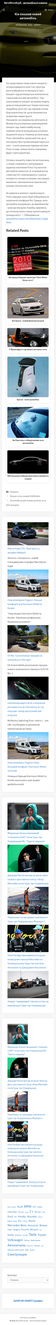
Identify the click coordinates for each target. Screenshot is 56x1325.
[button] (4, 10)
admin (37, 25)
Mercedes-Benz (17, 1225)
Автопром (35, 1240)
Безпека (30, 1246)
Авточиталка (16, 1245)
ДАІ (27, 1250)
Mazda (31, 1221)
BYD (34, 1207)
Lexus (25, 1221)
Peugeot (16, 1230)
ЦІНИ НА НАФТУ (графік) (28, 1301)
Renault (34, 1229)
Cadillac (40, 1207)
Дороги (32, 1250)
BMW (28, 1206)
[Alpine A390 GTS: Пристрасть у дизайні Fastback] (28, 534)
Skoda (10, 1235)
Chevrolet (12, 1212)
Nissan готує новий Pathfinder (25, 496)
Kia (19, 1220)
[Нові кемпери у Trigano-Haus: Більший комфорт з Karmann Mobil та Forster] (28, 746)
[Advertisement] (28, 45)
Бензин (37, 1246)
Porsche (25, 1229)
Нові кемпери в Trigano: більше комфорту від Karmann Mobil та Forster (24, 604)
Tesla (32, 1235)
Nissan (43, 1225)
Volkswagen (15, 1240)
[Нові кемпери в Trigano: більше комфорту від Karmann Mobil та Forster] (28, 584)
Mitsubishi (33, 1225)
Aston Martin (11, 1207)
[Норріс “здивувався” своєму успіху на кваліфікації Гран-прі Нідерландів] (28, 985)
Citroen (21, 1212)
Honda (22, 1216)
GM (15, 1217)
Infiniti (40, 1217)
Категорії (12, 1275)
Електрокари (17, 1254)
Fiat (43, 1212)
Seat (40, 1230)
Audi (20, 1206)
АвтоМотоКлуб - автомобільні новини (25, 3)
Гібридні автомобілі (15, 1250)
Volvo (27, 1240)
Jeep (15, 1221)
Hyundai (32, 1216)
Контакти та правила (28, 1318)
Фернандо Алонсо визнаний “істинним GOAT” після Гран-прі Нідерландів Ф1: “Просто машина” (26, 837)
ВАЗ (42, 1246)
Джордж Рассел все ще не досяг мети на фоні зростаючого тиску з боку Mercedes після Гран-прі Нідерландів (27, 879)
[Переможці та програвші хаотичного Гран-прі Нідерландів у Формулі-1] (28, 901)
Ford (10, 1216)
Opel (9, 1229)
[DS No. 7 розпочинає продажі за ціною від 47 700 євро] (28, 639)
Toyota (42, 1234)
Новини (14, 492)
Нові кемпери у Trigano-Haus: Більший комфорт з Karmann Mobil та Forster (26, 766)
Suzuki (25, 1235)
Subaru (18, 1235)
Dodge (27, 1212)
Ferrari (38, 1212)
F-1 (31, 1211)
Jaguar (9, 1221)
